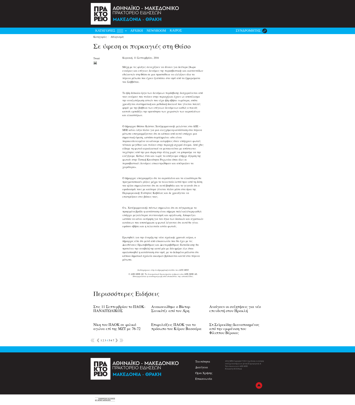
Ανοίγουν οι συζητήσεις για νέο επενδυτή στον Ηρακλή (235, 308)
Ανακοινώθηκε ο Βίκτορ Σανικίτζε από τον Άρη (170, 308)
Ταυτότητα (202, 361)
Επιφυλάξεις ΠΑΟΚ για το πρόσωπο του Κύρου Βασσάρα (176, 326)
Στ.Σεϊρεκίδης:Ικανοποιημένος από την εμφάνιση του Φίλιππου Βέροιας (234, 328)
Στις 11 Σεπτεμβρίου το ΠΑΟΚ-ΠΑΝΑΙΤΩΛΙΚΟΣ (119, 308)
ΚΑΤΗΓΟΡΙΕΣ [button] (105, 30)
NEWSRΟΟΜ (156, 30)
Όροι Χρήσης (203, 373)
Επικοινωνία (203, 378)
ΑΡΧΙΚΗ (136, 30)
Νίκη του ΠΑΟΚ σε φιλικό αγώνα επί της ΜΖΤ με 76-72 (117, 326)
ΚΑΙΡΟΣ (176, 30)
